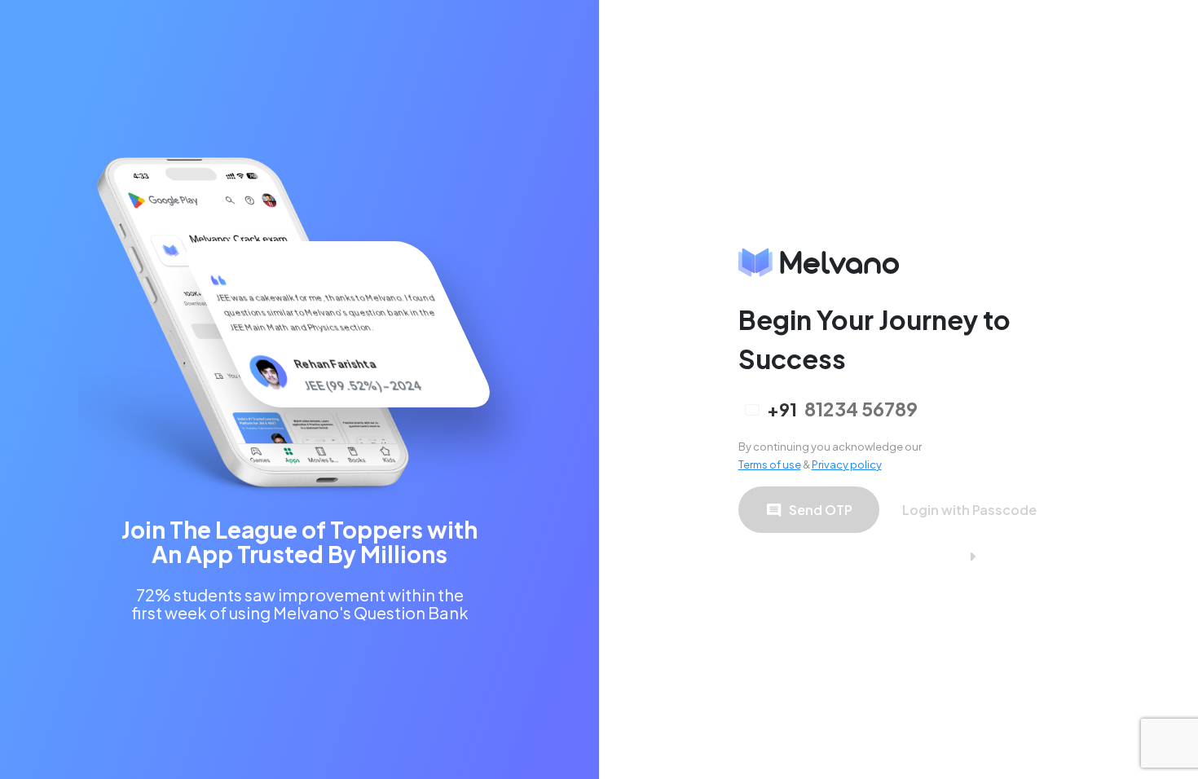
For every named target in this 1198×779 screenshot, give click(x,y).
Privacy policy (847, 464)
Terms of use (769, 464)
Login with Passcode (969, 509)
